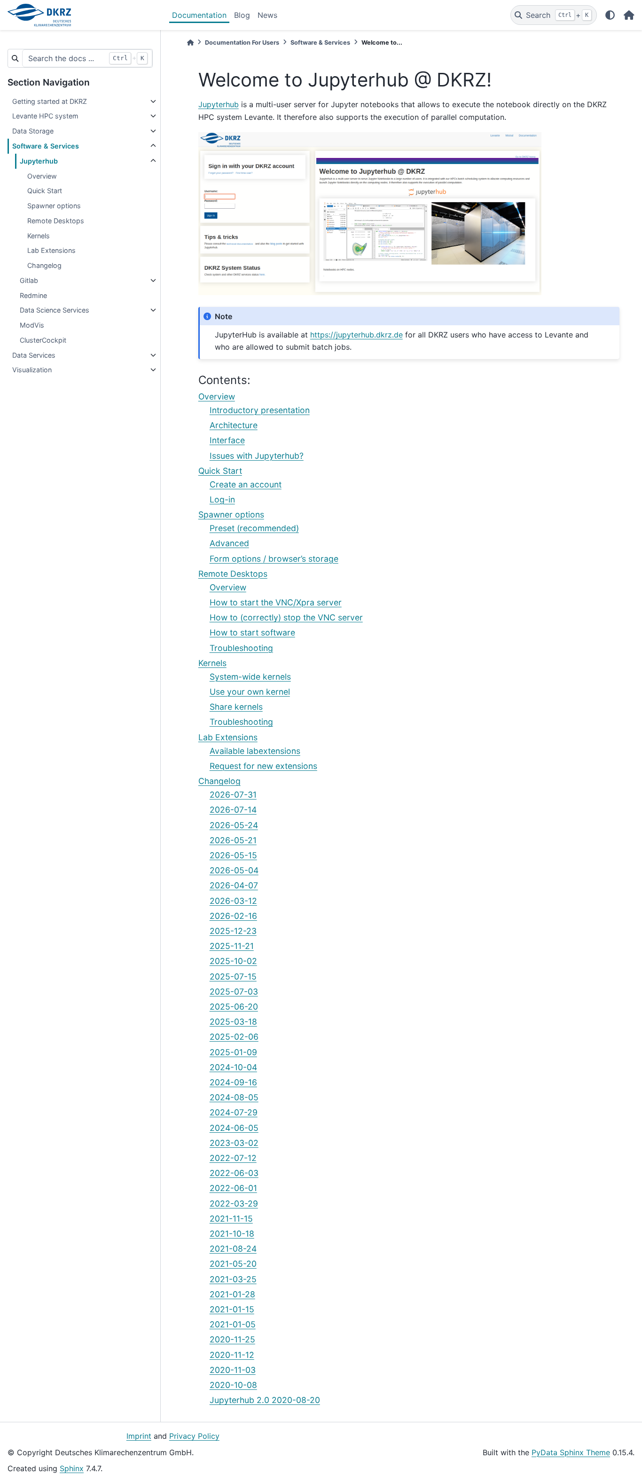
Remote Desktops (55, 221)
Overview (42, 176)
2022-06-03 (234, 1173)
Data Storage (33, 131)
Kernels (38, 236)
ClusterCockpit (43, 340)
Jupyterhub (39, 161)
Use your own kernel (250, 692)
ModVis (32, 325)
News (267, 15)
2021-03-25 (233, 1279)
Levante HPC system (45, 116)
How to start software (252, 632)
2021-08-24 (233, 1249)
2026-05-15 (233, 855)
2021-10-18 (232, 1234)
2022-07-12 (233, 1158)
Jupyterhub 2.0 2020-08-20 (265, 1400)
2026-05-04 (234, 870)
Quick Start (44, 191)
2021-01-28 (232, 1294)
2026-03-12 (233, 901)
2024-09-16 (233, 1082)
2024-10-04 (233, 1067)
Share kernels (236, 707)
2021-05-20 (233, 1264)
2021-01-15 (232, 1309)
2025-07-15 (233, 976)
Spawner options (54, 206)
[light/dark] (610, 15)
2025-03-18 (233, 1022)
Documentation (199, 15)
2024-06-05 (234, 1128)
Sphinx (72, 1468)
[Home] (190, 42)
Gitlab (29, 280)
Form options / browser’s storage (274, 559)
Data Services (33, 355)
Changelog (44, 265)
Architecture (234, 425)
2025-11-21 (232, 946)
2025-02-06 (234, 1037)
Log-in (222, 499)
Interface (227, 440)
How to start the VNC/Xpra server (276, 602)
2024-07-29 (234, 1112)
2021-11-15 (231, 1218)
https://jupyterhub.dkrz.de (356, 334)
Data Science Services (54, 310)
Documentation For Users (242, 42)
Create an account (246, 484)
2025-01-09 (233, 1052)
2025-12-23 (233, 931)
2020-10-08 (233, 1385)
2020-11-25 (232, 1339)
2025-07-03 (234, 991)
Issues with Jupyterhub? (257, 456)
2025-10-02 (233, 961)
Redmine (33, 295)
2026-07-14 (233, 810)
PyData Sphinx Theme (571, 1452)
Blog (242, 15)
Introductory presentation (260, 410)
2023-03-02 (234, 1143)
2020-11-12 (232, 1355)
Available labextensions (255, 751)
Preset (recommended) (254, 528)
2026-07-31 (233, 795)
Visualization (32, 370)
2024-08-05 (234, 1097)
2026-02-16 (233, 916)
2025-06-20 (234, 1007)
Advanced (229, 543)
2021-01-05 (233, 1324)
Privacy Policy (194, 1436)
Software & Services (45, 146)
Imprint (138, 1436)
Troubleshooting (241, 648)
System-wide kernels (250, 677)
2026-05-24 (234, 825)
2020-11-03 (233, 1370)
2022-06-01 (233, 1188)
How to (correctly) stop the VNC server (286, 617)
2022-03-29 (234, 1203)
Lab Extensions (51, 250)
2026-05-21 (233, 840)
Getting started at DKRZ (49, 101)
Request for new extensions (263, 766)
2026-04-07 (234, 885)
